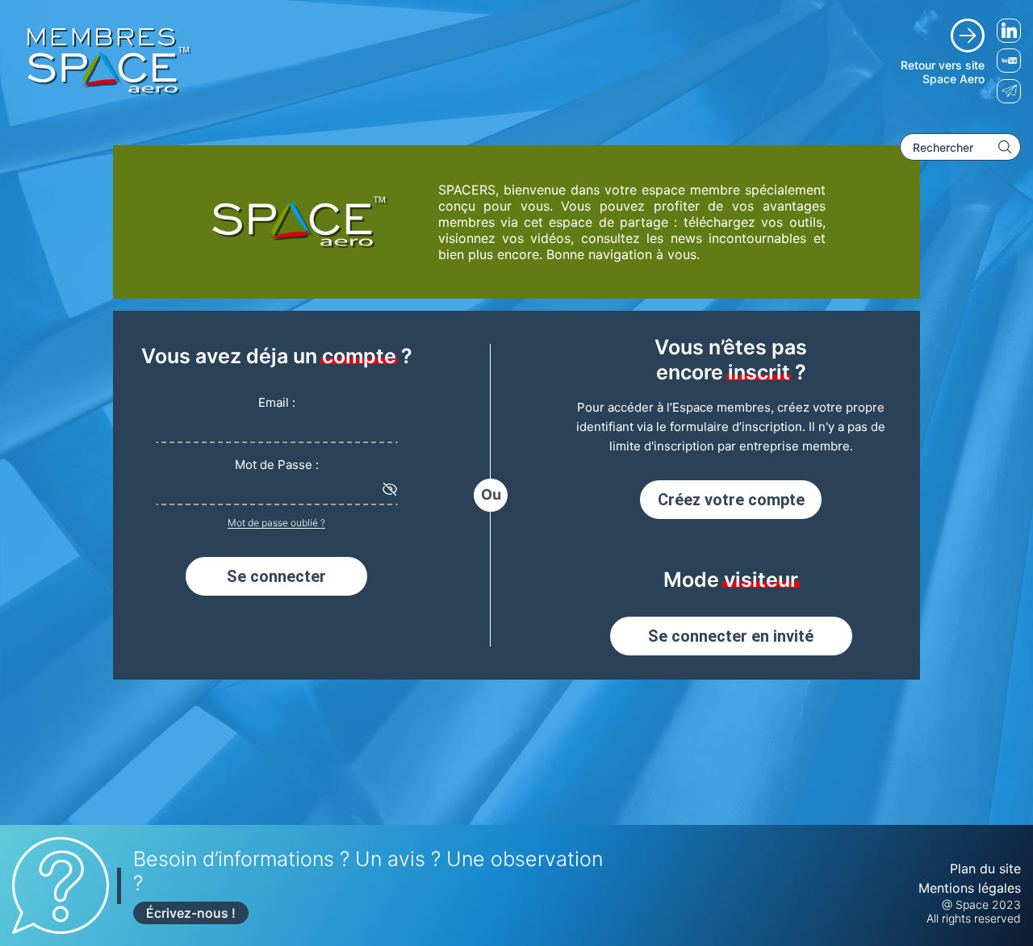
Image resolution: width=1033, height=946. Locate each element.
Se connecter (276, 576)
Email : (276, 402)
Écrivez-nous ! (191, 913)
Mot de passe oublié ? (276, 523)
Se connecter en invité (730, 636)
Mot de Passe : (277, 464)
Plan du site (985, 868)
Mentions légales (969, 888)
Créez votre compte (731, 499)
